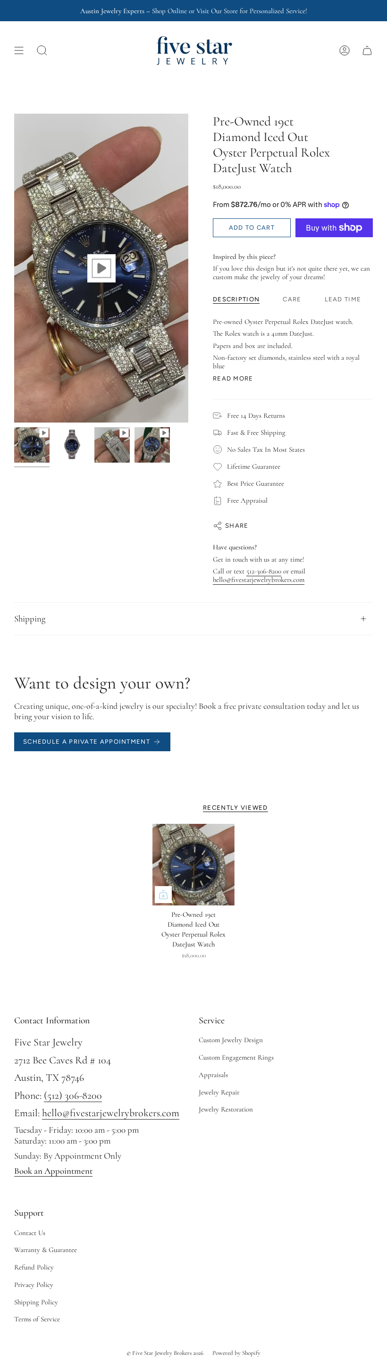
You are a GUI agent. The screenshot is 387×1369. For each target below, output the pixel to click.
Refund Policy (34, 1267)
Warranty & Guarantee (45, 1249)
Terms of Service (37, 1319)
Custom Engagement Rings (236, 1057)
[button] (42, 50)
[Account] (344, 50)
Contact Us (29, 1232)
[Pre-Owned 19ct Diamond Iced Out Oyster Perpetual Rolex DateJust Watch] (193, 865)
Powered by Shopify (236, 1353)
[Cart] (367, 50)
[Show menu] (19, 50)
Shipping (29, 619)
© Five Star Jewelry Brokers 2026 (164, 1353)
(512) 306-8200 (73, 1095)
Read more (233, 378)
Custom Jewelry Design (231, 1040)
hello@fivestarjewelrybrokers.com (258, 579)
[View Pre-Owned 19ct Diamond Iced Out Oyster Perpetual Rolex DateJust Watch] (101, 268)
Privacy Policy (33, 1284)
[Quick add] (163, 894)
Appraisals (213, 1074)
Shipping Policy (36, 1302)
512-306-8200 (263, 571)
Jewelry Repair (219, 1092)
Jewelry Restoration (226, 1109)
